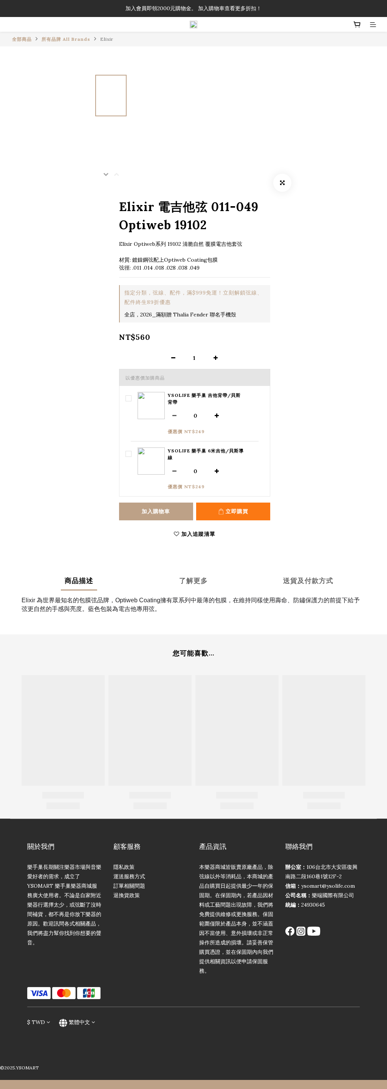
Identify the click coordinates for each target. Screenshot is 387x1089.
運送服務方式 (129, 876)
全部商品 (22, 39)
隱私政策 (124, 867)
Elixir (106, 39)
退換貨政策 (126, 895)
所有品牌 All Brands (66, 39)
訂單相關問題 (129, 885)
